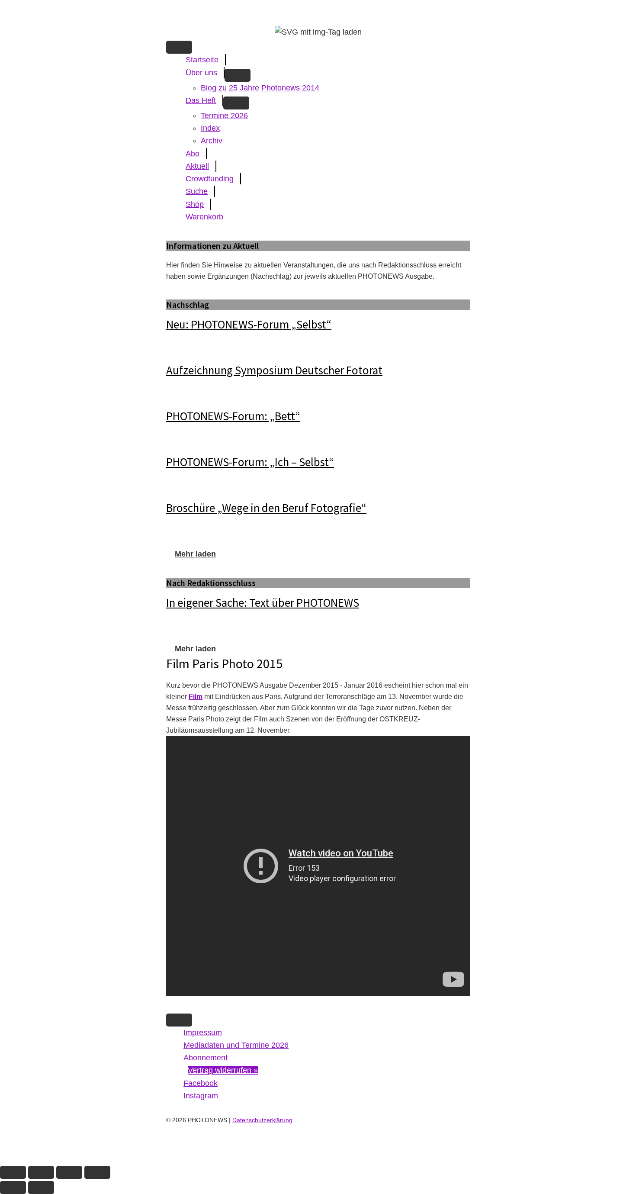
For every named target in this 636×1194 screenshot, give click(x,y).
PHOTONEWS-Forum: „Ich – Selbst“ (250, 461)
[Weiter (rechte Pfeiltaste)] (41, 1187)
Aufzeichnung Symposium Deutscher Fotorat (274, 370)
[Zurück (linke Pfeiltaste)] (13, 1187)
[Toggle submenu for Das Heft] (236, 103)
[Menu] (179, 47)
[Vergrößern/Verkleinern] (13, 1172)
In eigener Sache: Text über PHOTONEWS (262, 602)
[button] (195, 554)
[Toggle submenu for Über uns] (238, 75)
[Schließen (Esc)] (97, 1172)
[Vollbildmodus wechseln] (41, 1172)
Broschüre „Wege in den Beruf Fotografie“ (266, 507)
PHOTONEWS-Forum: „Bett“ (233, 416)
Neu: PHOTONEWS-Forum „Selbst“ (248, 324)
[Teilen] (69, 1172)
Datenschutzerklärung (262, 1120)
